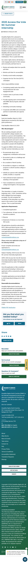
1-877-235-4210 (19, 417)
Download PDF (7, 340)
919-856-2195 (9, 415)
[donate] (25, 2)
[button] (2, 336)
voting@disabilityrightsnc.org (10, 237)
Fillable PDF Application (8, 307)
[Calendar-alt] (3, 547)
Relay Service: (9, 421)
